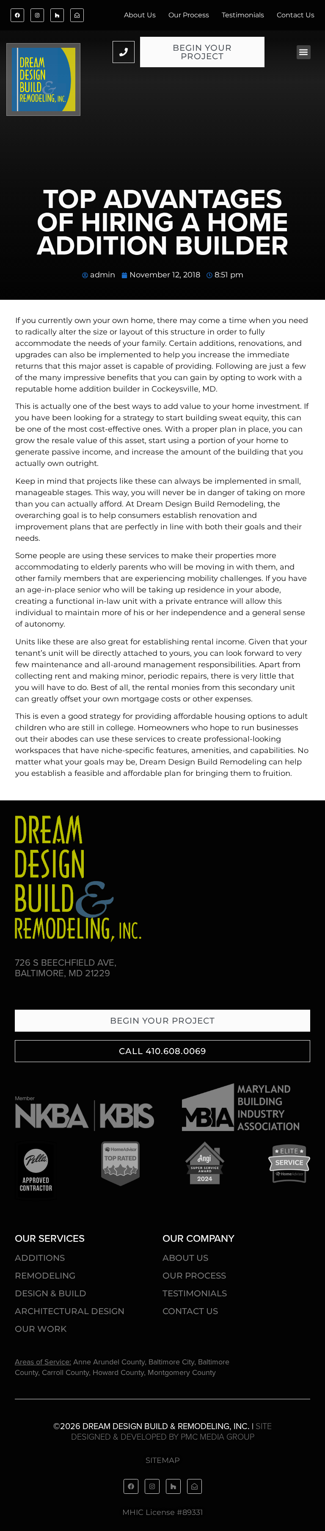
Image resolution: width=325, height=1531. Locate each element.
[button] (304, 52)
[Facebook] (17, 15)
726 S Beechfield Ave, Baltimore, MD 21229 (65, 967)
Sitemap (163, 1460)
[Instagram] (37, 15)
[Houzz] (57, 15)
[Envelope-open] (77, 15)
